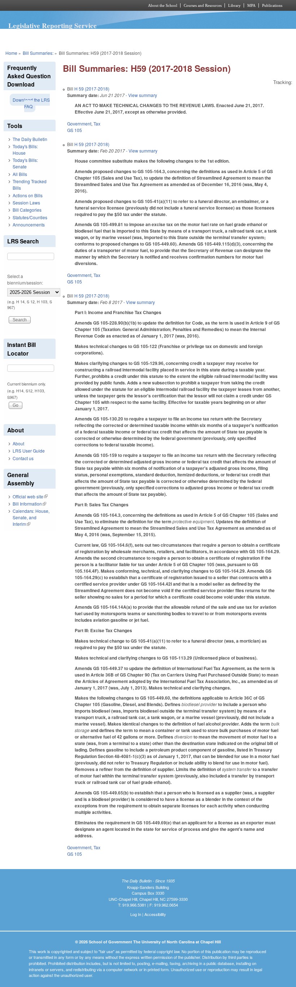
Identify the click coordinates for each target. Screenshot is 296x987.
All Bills (20, 174)
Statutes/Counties (30, 217)
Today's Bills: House (25, 149)
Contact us (23, 458)
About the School (162, 5)
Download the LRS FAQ (31, 103)
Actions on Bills (28, 195)
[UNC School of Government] (65, 5)
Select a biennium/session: (25, 279)
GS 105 (74, 130)
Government (79, 123)
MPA (251, 5)
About (18, 443)
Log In (135, 914)
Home (11, 53)
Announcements (29, 224)
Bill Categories (27, 210)
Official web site (30, 496)
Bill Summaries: (38, 53)
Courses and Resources (203, 5)
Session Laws (26, 202)
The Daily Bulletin (30, 139)
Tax (96, 123)
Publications (272, 5)
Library (234, 5)
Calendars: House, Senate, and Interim (31, 517)
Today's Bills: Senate (25, 163)
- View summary (141, 95)
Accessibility (155, 914)
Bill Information (29, 504)
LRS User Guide (29, 451)
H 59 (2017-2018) (91, 88)
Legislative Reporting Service (52, 26)
